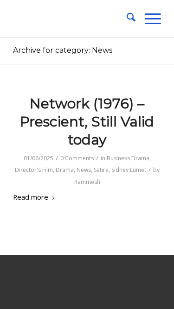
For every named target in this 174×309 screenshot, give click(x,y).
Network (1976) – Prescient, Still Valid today (87, 121)
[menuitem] (126, 18)
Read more (30, 197)
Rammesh (87, 182)
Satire (101, 170)
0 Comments (77, 158)
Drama (65, 170)
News (84, 170)
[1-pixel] (72, 18)
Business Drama (128, 158)
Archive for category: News (62, 50)
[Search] (126, 18)
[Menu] (148, 18)
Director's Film (34, 170)
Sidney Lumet (128, 170)
